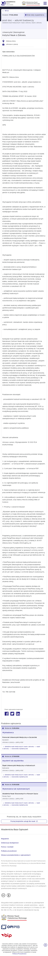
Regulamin (5, 839)
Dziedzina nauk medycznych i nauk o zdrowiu (19, 746)
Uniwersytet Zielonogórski (13, 32)
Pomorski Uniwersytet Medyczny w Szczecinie (19, 737)
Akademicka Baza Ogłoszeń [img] (8, 3)
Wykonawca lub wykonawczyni (16, 789)
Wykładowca (8, 732)
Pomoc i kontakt (7, 847)
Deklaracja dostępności (10, 843)
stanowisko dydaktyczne (19, 748)
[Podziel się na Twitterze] (12, 714)
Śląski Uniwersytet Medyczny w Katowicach (18, 765)
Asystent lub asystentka (12, 761)
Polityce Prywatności (19, 953)
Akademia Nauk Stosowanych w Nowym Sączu (20, 794)
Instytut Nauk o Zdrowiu (14, 35)
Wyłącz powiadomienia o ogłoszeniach (15, 855)
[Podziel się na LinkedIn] (18, 714)
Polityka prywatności (9, 851)
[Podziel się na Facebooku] (6, 714)
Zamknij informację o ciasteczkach (45, 945)
